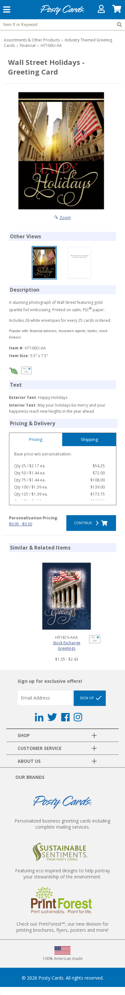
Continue (84, 522)
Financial (28, 45)
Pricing (35, 439)
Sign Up (87, 697)
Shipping (89, 439)
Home (62, 13)
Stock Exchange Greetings (66, 645)
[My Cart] (117, 10)
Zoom (65, 217)
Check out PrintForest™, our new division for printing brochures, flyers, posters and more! (62, 927)
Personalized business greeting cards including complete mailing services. (62, 824)
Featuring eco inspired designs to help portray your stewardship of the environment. (62, 873)
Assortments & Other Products (32, 40)
